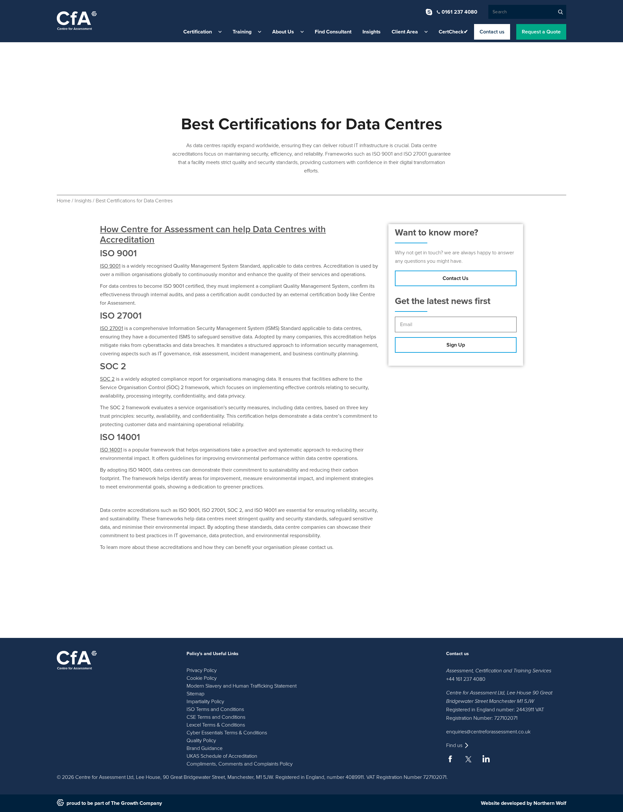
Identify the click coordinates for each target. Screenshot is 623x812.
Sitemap (195, 694)
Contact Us (456, 278)
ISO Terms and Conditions (215, 709)
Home (63, 200)
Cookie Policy (202, 678)
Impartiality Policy (205, 701)
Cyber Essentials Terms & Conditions (227, 733)
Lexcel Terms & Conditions (216, 725)
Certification (197, 32)
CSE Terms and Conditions (216, 717)
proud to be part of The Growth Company (114, 803)
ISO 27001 (111, 328)
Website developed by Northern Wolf (523, 803)
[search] (560, 11)
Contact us (492, 32)
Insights (371, 32)
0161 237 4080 (459, 12)
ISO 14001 (111, 450)
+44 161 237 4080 (465, 679)
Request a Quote (541, 32)
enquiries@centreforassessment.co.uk (488, 732)
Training (242, 32)
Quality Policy (201, 740)
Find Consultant (333, 32)
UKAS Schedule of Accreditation (222, 756)
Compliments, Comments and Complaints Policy (240, 764)
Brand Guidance (205, 748)
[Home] (77, 20)
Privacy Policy (202, 670)
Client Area (405, 32)
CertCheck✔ (453, 32)
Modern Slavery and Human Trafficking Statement (242, 686)
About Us (283, 32)
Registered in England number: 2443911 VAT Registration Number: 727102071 (495, 713)
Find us (454, 745)
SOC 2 (107, 379)
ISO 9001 (110, 266)
